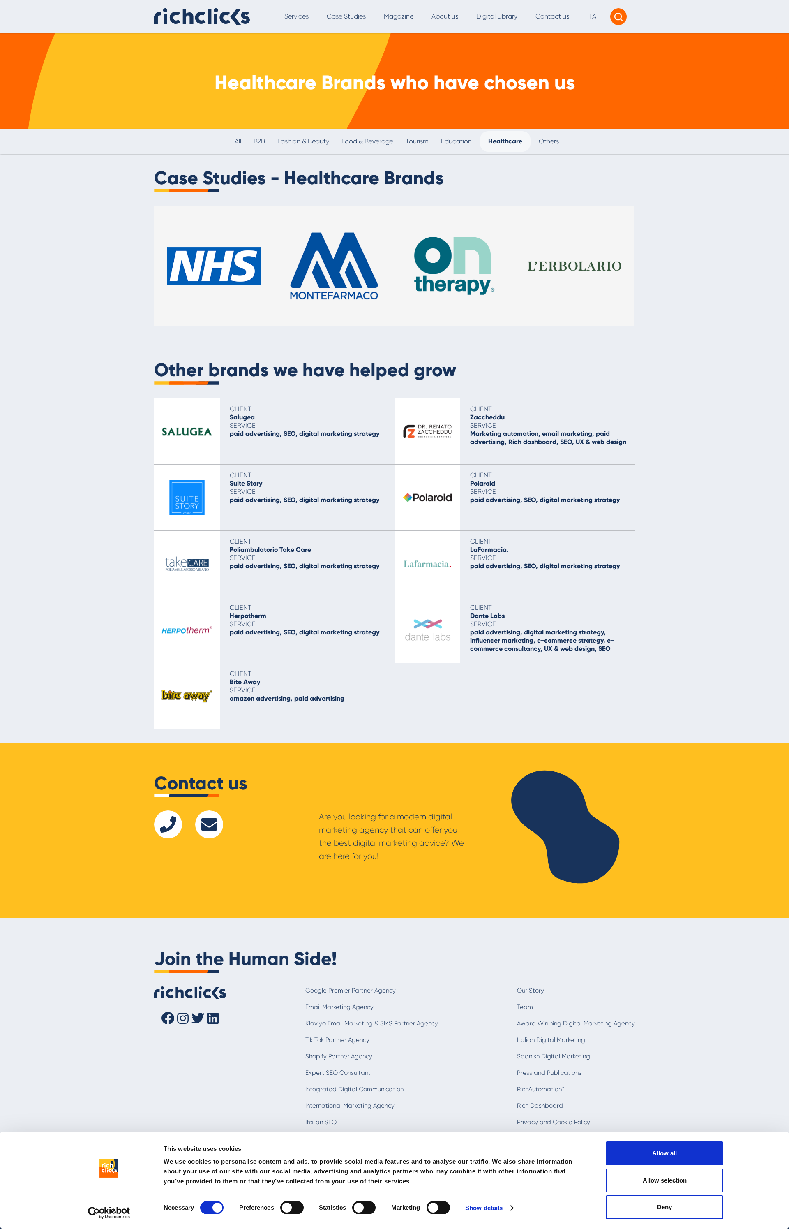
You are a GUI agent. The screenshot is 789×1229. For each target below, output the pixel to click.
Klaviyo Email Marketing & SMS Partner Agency (371, 1023)
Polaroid (482, 483)
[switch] (292, 1207)
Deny (664, 1207)
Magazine (398, 16)
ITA (591, 16)
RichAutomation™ (540, 1089)
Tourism (417, 141)
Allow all (664, 1153)
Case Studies (346, 16)
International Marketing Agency (349, 1105)
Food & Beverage (367, 141)
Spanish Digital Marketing (553, 1056)
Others (549, 141)
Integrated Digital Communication (354, 1089)
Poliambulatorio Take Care (270, 549)
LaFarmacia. (489, 549)
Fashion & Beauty (303, 141)
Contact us (552, 16)
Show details (484, 1207)
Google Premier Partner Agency (350, 990)
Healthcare (505, 141)
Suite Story (246, 483)
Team (525, 1007)
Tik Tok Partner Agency (337, 1040)
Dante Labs (487, 616)
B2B (259, 141)
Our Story (530, 990)
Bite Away (245, 682)
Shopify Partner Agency (338, 1056)
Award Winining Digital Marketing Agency (576, 1023)
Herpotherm (248, 616)
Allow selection (665, 1180)
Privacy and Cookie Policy (553, 1122)
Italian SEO (321, 1122)
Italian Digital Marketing (551, 1040)
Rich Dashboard (540, 1105)
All (238, 141)
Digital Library (496, 16)
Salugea (242, 417)
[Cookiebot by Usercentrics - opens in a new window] (109, 1213)
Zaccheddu (487, 417)
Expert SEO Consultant (338, 1072)
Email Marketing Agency (339, 1007)
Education (456, 141)
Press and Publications (549, 1072)
